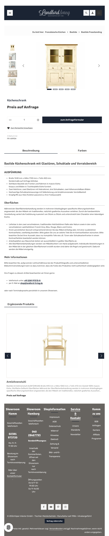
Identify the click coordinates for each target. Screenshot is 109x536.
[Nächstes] (99, 66)
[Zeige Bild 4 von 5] (67, 89)
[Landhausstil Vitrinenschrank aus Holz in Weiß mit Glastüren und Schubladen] (61, 66)
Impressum (55, 417)
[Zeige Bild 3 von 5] (61, 89)
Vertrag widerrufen (55, 521)
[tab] (31, 151)
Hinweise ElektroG (54, 437)
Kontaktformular (14, 476)
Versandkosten (56, 528)
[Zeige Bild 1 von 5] (49, 89)
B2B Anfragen (96, 423)
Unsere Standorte (75, 428)
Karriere (96, 430)
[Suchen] (86, 13)
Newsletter (75, 434)
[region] (54, 66)
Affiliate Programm (96, 436)
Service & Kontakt (75, 413)
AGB (54, 421)
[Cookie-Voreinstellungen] (8, 527)
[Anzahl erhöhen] (38, 120)
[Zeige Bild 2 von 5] (55, 89)
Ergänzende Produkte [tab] (21, 304)
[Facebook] (44, 507)
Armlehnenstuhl (16, 382)
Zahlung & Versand (54, 446)
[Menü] (10, 13)
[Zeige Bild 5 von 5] (73, 89)
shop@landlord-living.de (31, 283)
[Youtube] (51, 507)
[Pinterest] (58, 507)
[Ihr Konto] (92, 13)
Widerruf (54, 431)
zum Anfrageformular (72, 120)
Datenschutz (55, 426)
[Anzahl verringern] (10, 120)
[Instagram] (65, 507)
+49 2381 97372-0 (32, 280)
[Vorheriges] (24, 66)
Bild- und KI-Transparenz (54, 454)
